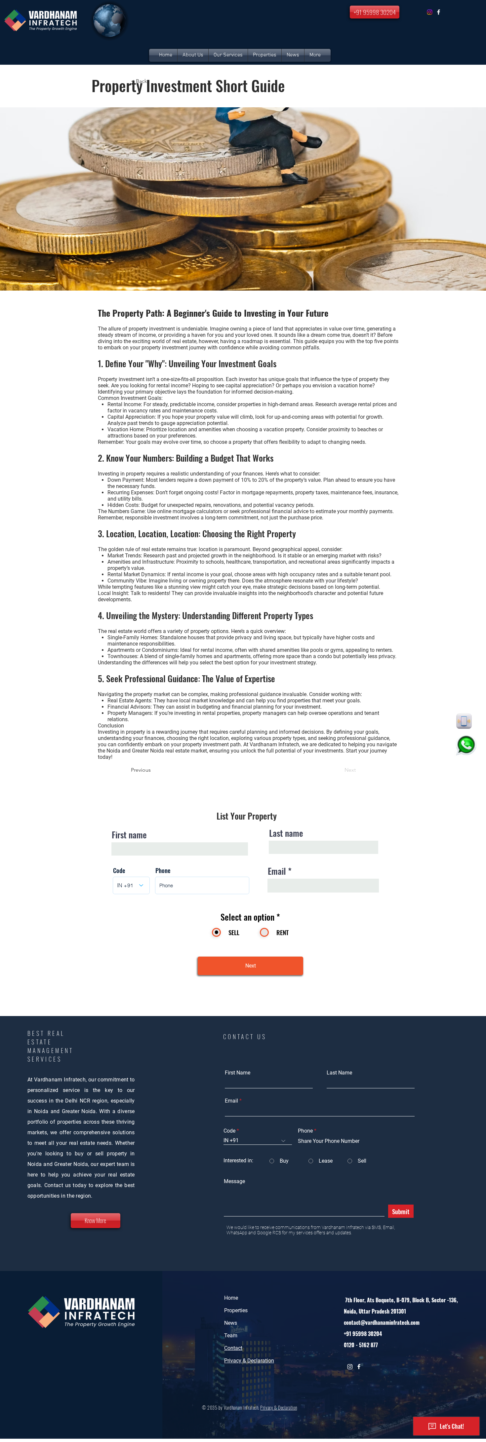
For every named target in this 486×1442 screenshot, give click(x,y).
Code (119, 870)
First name (129, 834)
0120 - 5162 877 (361, 1345)
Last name (286, 833)
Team (230, 1335)
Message (234, 1181)
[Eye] (464, 721)
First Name (237, 1072)
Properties (236, 1310)
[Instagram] (429, 12)
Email (277, 871)
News (230, 1323)
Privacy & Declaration (278, 1407)
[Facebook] (438, 12)
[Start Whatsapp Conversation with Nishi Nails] (466, 745)
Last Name (339, 1072)
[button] (264, 55)
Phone (162, 870)
